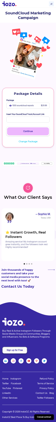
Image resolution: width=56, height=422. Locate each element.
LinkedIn (6, 393)
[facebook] (21, 361)
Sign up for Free (15, 350)
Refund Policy (47, 379)
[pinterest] (37, 361)
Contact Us (41, 393)
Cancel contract (44, 417)
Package (10, 100)
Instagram (15, 379)
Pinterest (17, 388)
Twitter (5, 383)
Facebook (16, 383)
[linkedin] (6, 361)
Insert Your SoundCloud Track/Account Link (25, 114)
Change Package (28, 141)
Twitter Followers (45, 398)
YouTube (6, 388)
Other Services (9, 398)
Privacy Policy (47, 388)
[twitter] (45, 361)
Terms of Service (45, 383)
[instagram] (14, 361)
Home (5, 379)
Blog (51, 393)
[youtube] (29, 361)
